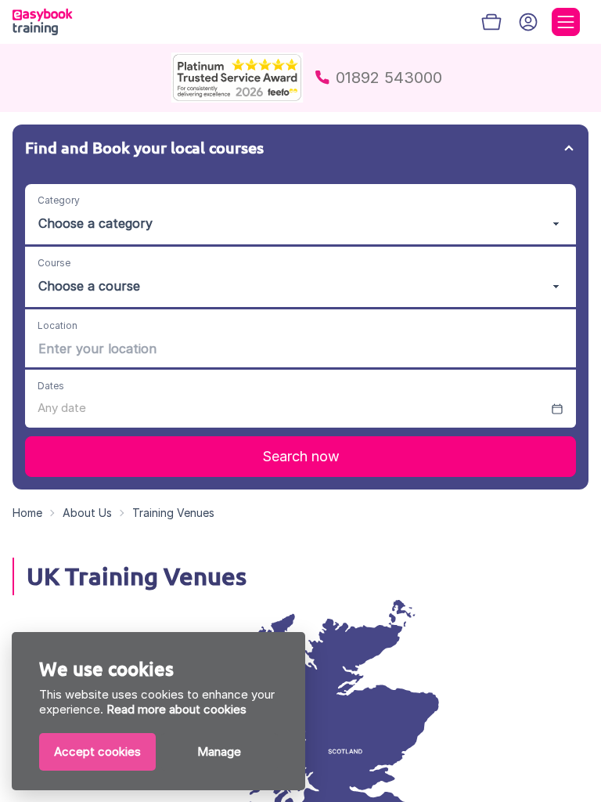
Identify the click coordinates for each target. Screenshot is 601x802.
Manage (219, 751)
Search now (301, 456)
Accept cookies (97, 751)
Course (54, 263)
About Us (87, 512)
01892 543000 (389, 77)
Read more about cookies (176, 709)
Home (27, 512)
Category (59, 200)
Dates (51, 386)
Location (57, 325)
